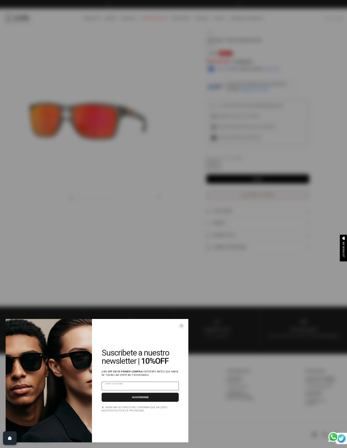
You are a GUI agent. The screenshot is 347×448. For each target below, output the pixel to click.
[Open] (10, 438)
